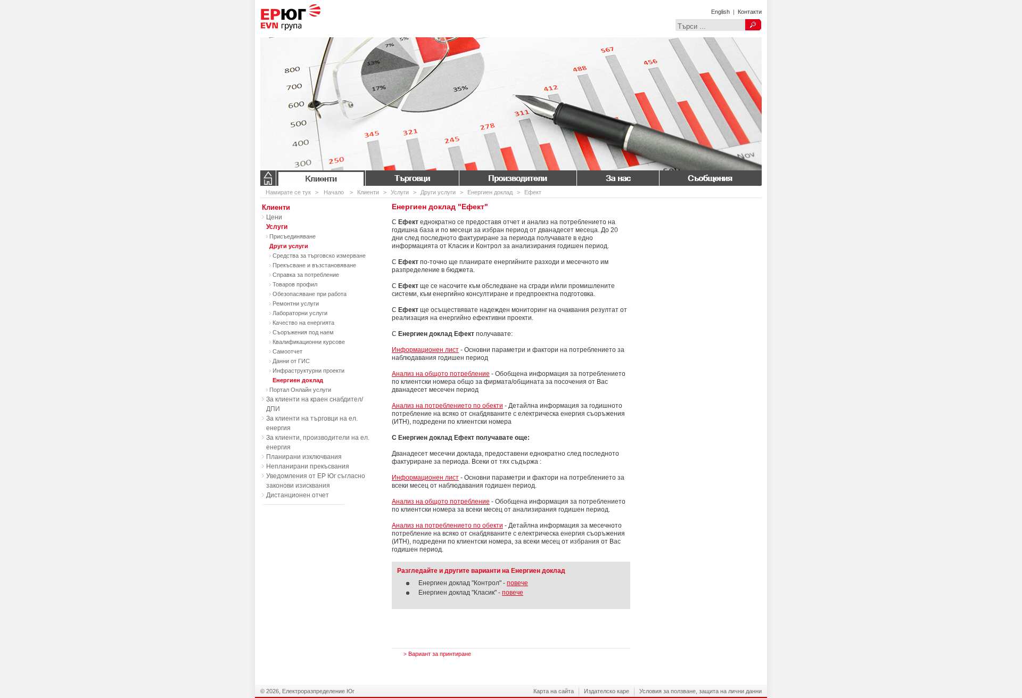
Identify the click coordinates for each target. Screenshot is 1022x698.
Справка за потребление (306, 275)
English (720, 12)
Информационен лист (425, 350)
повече (517, 583)
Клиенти (320, 178)
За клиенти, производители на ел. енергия (317, 442)
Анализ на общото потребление (441, 373)
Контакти (750, 12)
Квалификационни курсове (309, 342)
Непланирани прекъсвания (307, 466)
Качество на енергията (303, 322)
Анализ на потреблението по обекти (447, 405)
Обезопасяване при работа (310, 294)
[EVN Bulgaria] (308, 35)
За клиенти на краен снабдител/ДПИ (314, 404)
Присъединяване (292, 236)
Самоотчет (287, 351)
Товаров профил (295, 284)
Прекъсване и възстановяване (314, 265)
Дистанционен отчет (297, 495)
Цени (274, 217)
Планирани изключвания (304, 457)
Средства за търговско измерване (319, 255)
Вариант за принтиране (437, 654)
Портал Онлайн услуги (300, 390)
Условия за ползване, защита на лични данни (700, 691)
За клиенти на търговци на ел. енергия (312, 423)
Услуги (400, 192)
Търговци (412, 178)
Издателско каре (606, 691)
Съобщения (710, 178)
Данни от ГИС (291, 361)
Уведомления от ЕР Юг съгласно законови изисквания (315, 480)
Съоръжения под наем (303, 332)
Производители (518, 178)
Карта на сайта (553, 691)
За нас (618, 178)
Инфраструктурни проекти (308, 370)
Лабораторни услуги (300, 313)
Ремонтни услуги (296, 303)
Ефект (532, 192)
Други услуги (438, 192)
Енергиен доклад (490, 192)
